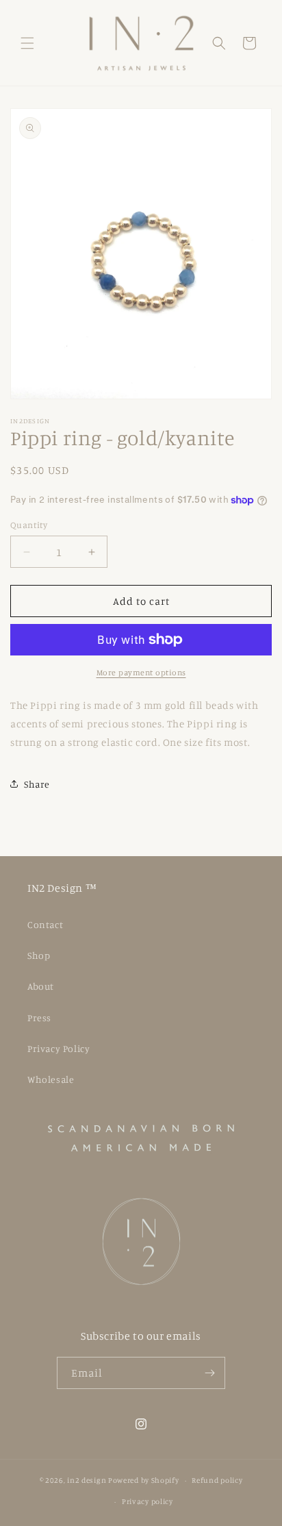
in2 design (86, 1480)
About (40, 986)
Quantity (28, 524)
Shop (38, 955)
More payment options (141, 672)
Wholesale (50, 1079)
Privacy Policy (58, 1048)
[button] (27, 43)
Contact (45, 924)
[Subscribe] (209, 1373)
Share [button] (37, 784)
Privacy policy (147, 1501)
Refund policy (217, 1480)
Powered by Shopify (143, 1480)
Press (39, 1017)
